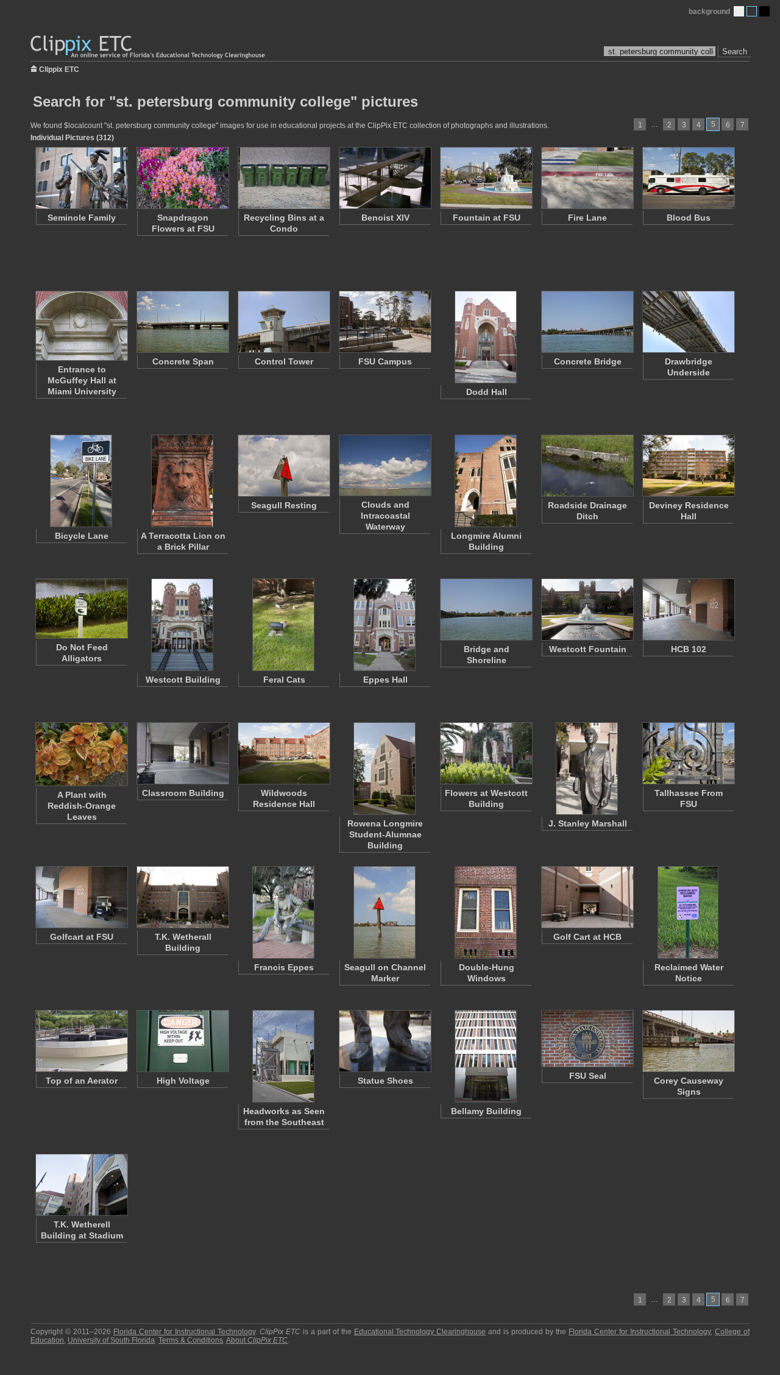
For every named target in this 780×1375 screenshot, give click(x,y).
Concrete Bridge (588, 361)
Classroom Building (183, 793)
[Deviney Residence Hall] (688, 466)
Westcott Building (183, 679)
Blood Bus (689, 217)
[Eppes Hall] (384, 624)
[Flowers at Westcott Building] (485, 753)
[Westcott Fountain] (587, 609)
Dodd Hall (486, 392)
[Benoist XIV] (384, 178)
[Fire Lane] (587, 178)
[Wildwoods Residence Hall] (283, 753)
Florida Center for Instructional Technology (184, 1331)
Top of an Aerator (82, 1080)
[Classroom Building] (182, 753)
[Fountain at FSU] (485, 178)
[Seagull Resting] (283, 466)
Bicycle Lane (81, 536)
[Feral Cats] (283, 624)
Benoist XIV (385, 217)
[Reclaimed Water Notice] (688, 912)
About (257, 1340)
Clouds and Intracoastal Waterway (385, 515)
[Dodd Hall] (485, 337)
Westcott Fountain (587, 649)
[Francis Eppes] (283, 912)
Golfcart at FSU (81, 937)
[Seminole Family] (81, 178)
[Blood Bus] (688, 178)
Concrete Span (183, 361)
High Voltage (183, 1080)
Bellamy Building (486, 1111)
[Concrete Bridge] (587, 322)
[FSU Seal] (587, 1038)
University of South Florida (111, 1340)
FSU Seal (587, 1076)
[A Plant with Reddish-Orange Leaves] (81, 754)
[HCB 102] (688, 609)
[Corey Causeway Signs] (688, 1041)
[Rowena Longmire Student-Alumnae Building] (384, 768)
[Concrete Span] (182, 322)
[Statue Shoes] (384, 1041)
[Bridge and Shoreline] (485, 609)
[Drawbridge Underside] (688, 322)
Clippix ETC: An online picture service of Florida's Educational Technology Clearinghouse (149, 47)
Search (734, 51)
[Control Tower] (283, 322)
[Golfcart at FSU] (81, 897)
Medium (751, 11)
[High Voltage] (182, 1041)
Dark (764, 11)
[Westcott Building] (182, 624)
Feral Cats (284, 679)
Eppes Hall (385, 679)
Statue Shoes (385, 1080)
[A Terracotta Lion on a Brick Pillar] (182, 481)
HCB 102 (688, 649)
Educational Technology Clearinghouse (420, 1331)
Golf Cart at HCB (587, 937)
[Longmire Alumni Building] (485, 481)
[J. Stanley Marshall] (587, 768)
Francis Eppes (284, 967)
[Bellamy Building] (485, 1056)
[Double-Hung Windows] (485, 912)
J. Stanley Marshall (587, 823)
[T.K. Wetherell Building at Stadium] (81, 1185)
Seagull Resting (284, 505)
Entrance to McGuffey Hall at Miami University (82, 380)
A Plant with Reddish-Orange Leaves (82, 806)
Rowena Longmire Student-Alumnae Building (385, 834)
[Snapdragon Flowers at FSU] (182, 178)
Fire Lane (587, 217)
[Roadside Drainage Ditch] (587, 466)
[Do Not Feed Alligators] (81, 608)
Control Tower (284, 361)
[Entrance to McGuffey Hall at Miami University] (81, 326)
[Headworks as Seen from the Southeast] (283, 1056)
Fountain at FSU (486, 217)
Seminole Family (82, 217)
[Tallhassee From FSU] (688, 753)
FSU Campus (385, 361)
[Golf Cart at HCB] (587, 897)
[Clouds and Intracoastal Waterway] (384, 465)
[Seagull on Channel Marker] (384, 912)
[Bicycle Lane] (81, 481)
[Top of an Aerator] (81, 1041)
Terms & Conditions (190, 1340)
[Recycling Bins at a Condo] (283, 178)
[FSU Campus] (384, 322)
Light (739, 11)
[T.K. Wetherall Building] (182, 897)
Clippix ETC (59, 68)
